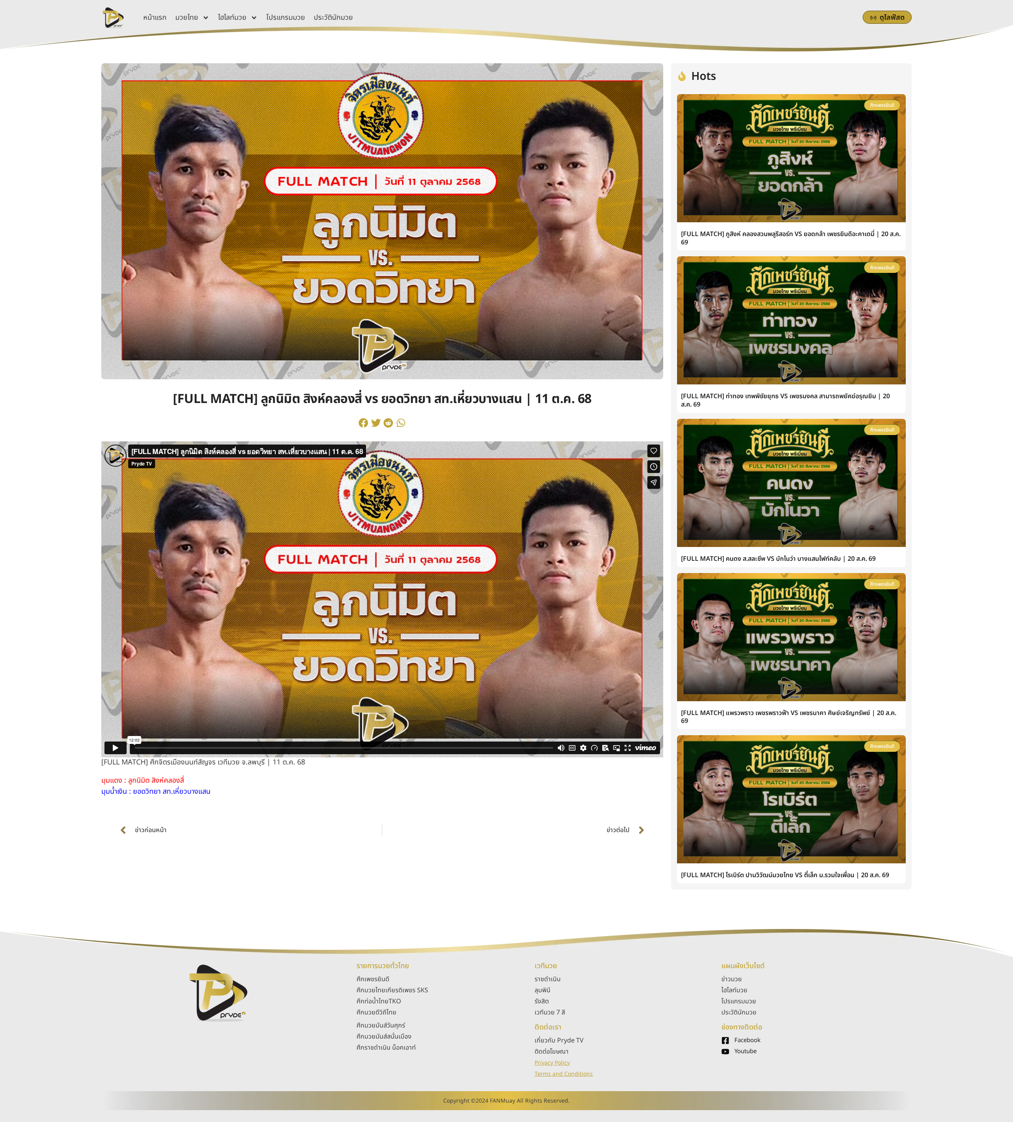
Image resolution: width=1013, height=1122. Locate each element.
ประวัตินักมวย (333, 17)
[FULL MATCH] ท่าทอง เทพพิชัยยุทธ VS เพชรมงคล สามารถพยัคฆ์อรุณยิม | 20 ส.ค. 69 (785, 400)
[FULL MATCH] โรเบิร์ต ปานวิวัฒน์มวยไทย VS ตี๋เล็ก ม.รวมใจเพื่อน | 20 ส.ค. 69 (785, 875)
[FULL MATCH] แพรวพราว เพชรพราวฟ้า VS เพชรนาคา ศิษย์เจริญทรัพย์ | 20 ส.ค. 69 (788, 717)
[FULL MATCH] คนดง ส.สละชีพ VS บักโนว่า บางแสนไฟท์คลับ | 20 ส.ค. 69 (778, 559)
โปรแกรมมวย (285, 17)
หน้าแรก (155, 17)
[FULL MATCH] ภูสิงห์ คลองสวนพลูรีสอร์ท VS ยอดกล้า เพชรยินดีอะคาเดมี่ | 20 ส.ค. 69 (791, 238)
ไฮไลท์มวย (232, 17)
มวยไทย (186, 17)
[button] (363, 423)
